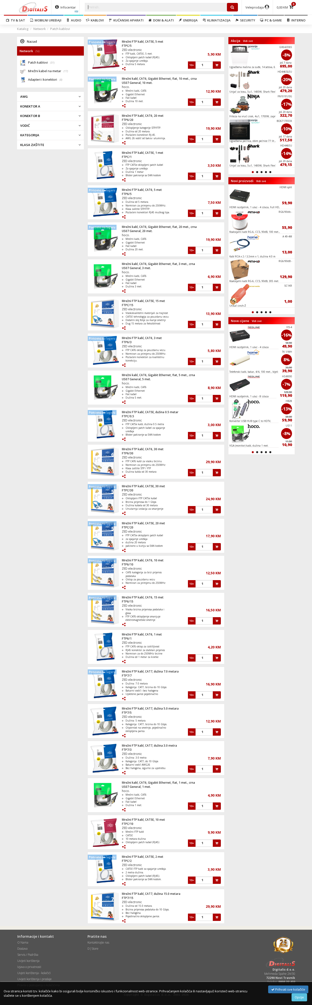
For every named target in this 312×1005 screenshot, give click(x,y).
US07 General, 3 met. (136, 268)
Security (247, 20)
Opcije (299, 997)
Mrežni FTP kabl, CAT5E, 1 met (142, 153)
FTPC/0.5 (128, 416)
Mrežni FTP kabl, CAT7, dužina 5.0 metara (150, 708)
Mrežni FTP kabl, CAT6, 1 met (142, 634)
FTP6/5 (127, 194)
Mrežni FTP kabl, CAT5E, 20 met (143, 523)
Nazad (32, 41)
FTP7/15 (127, 898)
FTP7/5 (127, 713)
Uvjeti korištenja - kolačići (34, 973)
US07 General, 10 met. (137, 83)
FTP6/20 (127, 120)
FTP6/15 (127, 601)
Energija (190, 20)
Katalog (22, 29)
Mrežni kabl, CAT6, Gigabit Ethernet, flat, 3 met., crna (158, 264)
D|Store (93, 948)
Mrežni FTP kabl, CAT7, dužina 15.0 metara (151, 894)
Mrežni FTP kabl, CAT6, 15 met (143, 597)
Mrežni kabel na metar (48, 71)
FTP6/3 (127, 342)
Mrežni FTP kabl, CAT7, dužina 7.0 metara (150, 671)
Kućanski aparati (128, 20)
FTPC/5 (127, 46)
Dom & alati (163, 20)
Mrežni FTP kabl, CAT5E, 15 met (143, 301)
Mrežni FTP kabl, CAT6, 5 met (142, 190)
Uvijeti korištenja (28, 961)
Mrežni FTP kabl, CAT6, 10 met (143, 560)
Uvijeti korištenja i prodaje (34, 979)
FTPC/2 (127, 861)
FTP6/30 (127, 453)
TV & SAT (17, 20)
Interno (297, 20)
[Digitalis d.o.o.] (33, 7)
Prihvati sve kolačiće (289, 989)
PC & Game (272, 20)
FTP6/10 (127, 564)
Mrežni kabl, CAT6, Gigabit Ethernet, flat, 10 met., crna (159, 79)
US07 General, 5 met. (136, 379)
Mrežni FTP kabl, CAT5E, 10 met (143, 820)
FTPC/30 (127, 490)
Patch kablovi (60, 29)
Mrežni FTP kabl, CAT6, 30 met (143, 449)
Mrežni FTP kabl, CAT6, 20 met (143, 116)
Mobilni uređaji (47, 20)
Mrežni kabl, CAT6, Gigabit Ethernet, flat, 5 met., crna (158, 375)
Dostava (22, 948)
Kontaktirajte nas (98, 942)
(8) (60, 79)
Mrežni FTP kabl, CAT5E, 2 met (142, 857)
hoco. (126, 87)
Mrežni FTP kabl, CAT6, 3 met (142, 338)
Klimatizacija (218, 20)
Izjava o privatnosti (29, 967)
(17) (66, 71)
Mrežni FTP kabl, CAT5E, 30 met (143, 486)
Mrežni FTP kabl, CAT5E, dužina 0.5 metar (150, 412)
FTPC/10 (127, 824)
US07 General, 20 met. (137, 231)
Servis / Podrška (27, 955)
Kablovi (96, 20)
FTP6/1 (127, 638)
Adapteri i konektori (45, 79)
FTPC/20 (127, 527)
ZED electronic (132, 50)
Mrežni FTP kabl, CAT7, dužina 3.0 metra (149, 745)
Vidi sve (248, 41)
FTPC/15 (127, 305)
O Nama (22, 942)
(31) (52, 62)
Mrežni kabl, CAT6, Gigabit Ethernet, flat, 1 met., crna (158, 783)
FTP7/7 (127, 675)
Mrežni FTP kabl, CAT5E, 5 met (142, 41)
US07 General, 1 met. (136, 787)
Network (39, 29)
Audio (75, 20)
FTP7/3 (127, 750)
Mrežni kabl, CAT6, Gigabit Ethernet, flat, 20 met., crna (159, 227)
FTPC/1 (127, 157)
